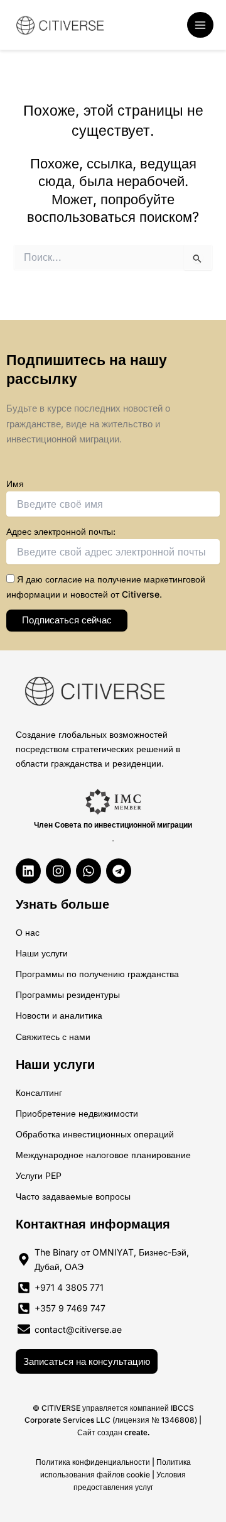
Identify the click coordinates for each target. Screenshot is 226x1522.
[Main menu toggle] (200, 25)
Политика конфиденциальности (93, 1462)
